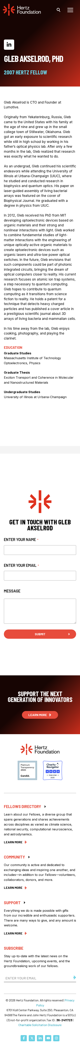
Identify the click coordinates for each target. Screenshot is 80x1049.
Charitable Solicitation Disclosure (40, 1025)
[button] (58, 10)
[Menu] (70, 10)
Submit (40, 634)
